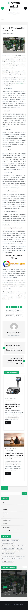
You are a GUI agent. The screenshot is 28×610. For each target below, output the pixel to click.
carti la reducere (6, 551)
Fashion (5, 509)
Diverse (4, 33)
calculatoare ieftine (20, 545)
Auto (4, 502)
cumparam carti (16, 551)
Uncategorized (6, 530)
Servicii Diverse (6, 527)
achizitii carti (6, 540)
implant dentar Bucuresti (18, 558)
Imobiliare (5, 513)
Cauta (24, 493)
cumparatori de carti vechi (8, 553)
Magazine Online (7, 520)
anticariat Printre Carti (8, 545)
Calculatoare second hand (8, 548)
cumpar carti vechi (21, 556)
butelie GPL (20, 313)
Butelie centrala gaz (10, 313)
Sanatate (5, 523)
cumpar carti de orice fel (8, 556)
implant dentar (6, 558)
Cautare (5, 488)
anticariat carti (15, 540)
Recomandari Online (14, 332)
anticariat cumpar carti (8, 543)
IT (3, 516)
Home (2, 19)
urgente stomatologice (7, 561)
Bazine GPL (19, 310)
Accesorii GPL (10, 310)
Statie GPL (19, 315)
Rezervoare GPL (10, 315)
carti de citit (20, 548)
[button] (24, 567)
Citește (7, 422)
